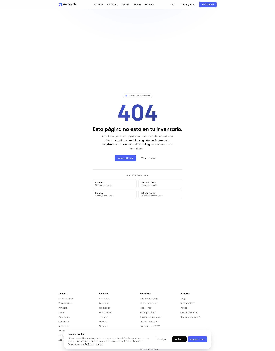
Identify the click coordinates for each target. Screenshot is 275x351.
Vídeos (183, 308)
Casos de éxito (65, 303)
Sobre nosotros (66, 298)
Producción (104, 308)
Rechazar (179, 339)
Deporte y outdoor (149, 321)
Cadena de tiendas (149, 298)
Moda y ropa (146, 308)
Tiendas (103, 326)
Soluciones (112, 4)
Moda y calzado (148, 312)
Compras (103, 303)
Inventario (104, 298)
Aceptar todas (197, 339)
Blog (182, 298)
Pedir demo (208, 4)
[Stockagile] (67, 5)
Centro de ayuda (189, 312)
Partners (149, 4)
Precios (125, 4)
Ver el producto (149, 158)
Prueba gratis (187, 4)
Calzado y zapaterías (150, 317)
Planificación (105, 312)
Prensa (61, 312)
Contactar (63, 321)
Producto (98, 4)
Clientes (137, 4)
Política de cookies (94, 344)
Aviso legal (63, 326)
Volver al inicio (125, 158)
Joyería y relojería (149, 349)
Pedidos (103, 321)
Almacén (103, 317)
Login (172, 4)
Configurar (163, 339)
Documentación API (190, 317)
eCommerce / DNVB (150, 326)
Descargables (187, 303)
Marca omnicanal (149, 303)
